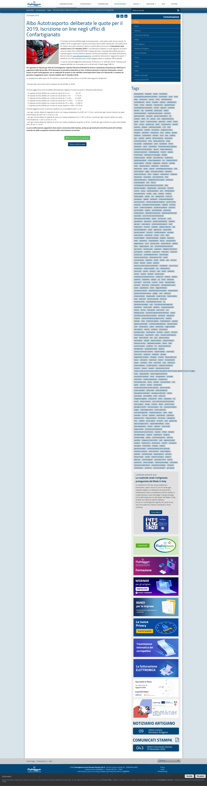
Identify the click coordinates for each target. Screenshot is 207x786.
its (155, 346)
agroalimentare (169, 105)
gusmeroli (161, 316)
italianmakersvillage (161, 462)
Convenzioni (85, 4)
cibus (165, 413)
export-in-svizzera (157, 457)
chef (135, 327)
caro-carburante (158, 177)
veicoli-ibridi (167, 230)
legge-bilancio (138, 244)
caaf (160, 293)
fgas (167, 235)
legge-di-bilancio (161, 288)
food (135, 299)
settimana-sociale (155, 127)
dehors (136, 310)
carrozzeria (172, 443)
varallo (147, 196)
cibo (158, 271)
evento (145, 271)
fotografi (137, 133)
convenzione (138, 130)
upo (135, 138)
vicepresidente (153, 241)
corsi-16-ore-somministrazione (153, 216)
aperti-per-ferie (139, 116)
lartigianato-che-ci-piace (156, 180)
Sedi (163, 4)
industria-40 (146, 443)
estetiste (149, 105)
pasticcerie (167, 210)
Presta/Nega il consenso (165, 780)
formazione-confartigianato (163, 304)
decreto (136, 110)
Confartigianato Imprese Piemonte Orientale (34, 4)
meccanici (170, 238)
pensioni (168, 454)
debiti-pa (137, 460)
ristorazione (138, 268)
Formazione (103, 4)
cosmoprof (137, 282)
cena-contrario (153, 451)
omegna (155, 446)
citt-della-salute (139, 435)
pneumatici (168, 138)
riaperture (147, 354)
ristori (160, 399)
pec (152, 246)
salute (154, 219)
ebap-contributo (151, 418)
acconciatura (161, 415)
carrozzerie (163, 144)
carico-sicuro (173, 266)
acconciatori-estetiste (141, 377)
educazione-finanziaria (153, 213)
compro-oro (138, 255)
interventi (170, 279)
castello (175, 124)
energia (164, 155)
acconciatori (163, 97)
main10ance (165, 166)
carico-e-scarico (139, 346)
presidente (167, 399)
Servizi (136, 4)
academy (166, 435)
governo (164, 163)
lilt (170, 116)
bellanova (167, 293)
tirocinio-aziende (153, 299)
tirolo (157, 335)
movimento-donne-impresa (167, 146)
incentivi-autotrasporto (168, 335)
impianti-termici (172, 160)
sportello (137, 440)
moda (136, 105)
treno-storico (138, 235)
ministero (144, 363)
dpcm (157, 124)
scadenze (150, 346)
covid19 (164, 443)
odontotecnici (171, 102)
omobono (154, 329)
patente (149, 435)
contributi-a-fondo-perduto (143, 149)
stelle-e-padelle (149, 268)
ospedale (154, 227)
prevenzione (156, 443)
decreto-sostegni (139, 188)
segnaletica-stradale (153, 343)
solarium (169, 437)
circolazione (163, 266)
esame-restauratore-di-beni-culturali (146, 388)
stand (136, 263)
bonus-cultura (172, 296)
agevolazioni (138, 221)
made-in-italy (161, 296)
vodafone (174, 174)
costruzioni (143, 360)
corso (157, 99)
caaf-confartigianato (140, 413)
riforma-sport (138, 457)
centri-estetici (138, 171)
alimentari (145, 133)
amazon (151, 368)
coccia (143, 191)
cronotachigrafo (139, 183)
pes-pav (137, 224)
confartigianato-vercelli (154, 302)
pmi (148, 183)
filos (150, 363)
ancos (142, 105)
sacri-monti (160, 310)
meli (160, 440)
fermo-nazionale (160, 410)
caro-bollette (147, 396)
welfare (172, 135)
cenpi (145, 146)
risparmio (174, 252)
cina (135, 421)
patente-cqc (150, 124)
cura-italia (137, 216)
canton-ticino (159, 274)
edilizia (168, 133)
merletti (147, 130)
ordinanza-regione (152, 321)
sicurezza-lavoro (139, 194)
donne (162, 241)
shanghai (153, 357)
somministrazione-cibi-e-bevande (158, 449)
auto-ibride (137, 396)
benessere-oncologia (141, 304)
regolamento (160, 196)
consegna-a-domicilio (158, 393)
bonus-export (150, 421)
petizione (137, 279)
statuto (153, 279)
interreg (148, 163)
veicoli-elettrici (165, 244)
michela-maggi (139, 437)
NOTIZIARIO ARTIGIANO (154, 723)
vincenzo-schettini (170, 407)
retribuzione (157, 385)
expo (154, 194)
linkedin (174, 277)
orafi (170, 224)
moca (167, 424)
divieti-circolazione (146, 207)
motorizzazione (165, 321)
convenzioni (152, 146)
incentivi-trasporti (159, 468)
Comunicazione (66, 4)
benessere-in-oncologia (152, 155)
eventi (155, 94)
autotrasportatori (152, 191)
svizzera (161, 194)
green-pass (158, 110)
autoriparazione (166, 99)
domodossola (138, 349)
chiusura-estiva (139, 296)
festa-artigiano (165, 451)
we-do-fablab (138, 210)
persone (156, 263)
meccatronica (158, 105)
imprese (155, 135)
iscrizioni (159, 332)
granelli (174, 133)
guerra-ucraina (164, 338)
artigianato (156, 163)
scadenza (148, 252)
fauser (136, 363)
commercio (137, 379)
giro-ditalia (170, 468)
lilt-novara (161, 418)
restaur (144, 368)
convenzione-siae (140, 382)
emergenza (137, 199)
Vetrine (174, 4)
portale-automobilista (160, 221)
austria (149, 385)
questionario (144, 288)
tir (147, 119)
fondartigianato (154, 152)
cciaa (169, 219)
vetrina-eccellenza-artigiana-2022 (153, 318)
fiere (143, 321)
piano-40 (162, 396)
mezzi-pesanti (138, 213)
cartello (146, 340)
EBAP (137, 71)
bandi (161, 282)
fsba (166, 177)
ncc (167, 310)
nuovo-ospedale (139, 390)
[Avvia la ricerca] (178, 10)
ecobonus (137, 135)
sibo (164, 363)
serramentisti (170, 241)
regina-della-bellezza (156, 424)
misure (136, 274)
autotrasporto (138, 94)
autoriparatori (148, 144)
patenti (152, 169)
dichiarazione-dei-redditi (142, 219)
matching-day (138, 335)
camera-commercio (140, 152)
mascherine (154, 133)
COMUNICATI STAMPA (152, 740)
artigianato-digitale (140, 399)
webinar (162, 102)
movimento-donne (140, 141)
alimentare (143, 241)
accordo (156, 382)
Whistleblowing (162, 771)
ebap (135, 99)
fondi (163, 279)
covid (175, 97)
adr (152, 196)
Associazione (120, 4)
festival (167, 277)
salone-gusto (155, 285)
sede (135, 166)
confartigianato (139, 102)
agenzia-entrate (169, 440)
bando (136, 122)
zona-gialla (147, 177)
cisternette (170, 352)
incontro (170, 188)
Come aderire (156, 512)
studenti (137, 443)
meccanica (165, 252)
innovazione (163, 329)
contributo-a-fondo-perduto (151, 205)
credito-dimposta (159, 232)
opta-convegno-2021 (141, 424)
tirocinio (173, 260)
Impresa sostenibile (142, 79)
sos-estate (137, 144)
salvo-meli (137, 271)
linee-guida (150, 310)
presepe (174, 321)
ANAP (137, 66)
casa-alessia (146, 224)
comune (154, 282)
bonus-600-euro (170, 357)
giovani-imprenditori (160, 116)
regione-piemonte (167, 119)
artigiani (155, 174)
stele (135, 241)
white (164, 271)
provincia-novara (139, 343)
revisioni (147, 227)
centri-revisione (158, 138)
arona (149, 382)
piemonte (142, 299)
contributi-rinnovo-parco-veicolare (145, 316)
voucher (141, 138)
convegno (137, 446)
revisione (167, 113)
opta (170, 343)
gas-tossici (137, 249)
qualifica (168, 318)
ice (163, 160)
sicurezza (149, 116)
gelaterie (156, 307)
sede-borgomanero (147, 410)
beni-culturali (144, 338)
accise (148, 102)
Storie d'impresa (140, 53)
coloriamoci (137, 307)
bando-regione (139, 163)
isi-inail (144, 415)
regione (147, 210)
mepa (150, 230)
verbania (152, 415)
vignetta (165, 205)
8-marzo (160, 421)
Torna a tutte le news (77, 144)
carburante (137, 462)
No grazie (200, 776)
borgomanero (151, 188)
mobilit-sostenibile (152, 238)
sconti (136, 401)
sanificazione (151, 332)
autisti (169, 122)
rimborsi (137, 318)
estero (173, 313)
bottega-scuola (139, 313)
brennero (172, 207)
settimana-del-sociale (155, 113)
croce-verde (165, 426)
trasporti (155, 102)
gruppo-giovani (158, 454)
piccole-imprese (139, 232)
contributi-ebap (147, 454)
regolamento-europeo (141, 357)
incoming (137, 205)
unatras (136, 119)
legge (147, 171)
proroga (172, 163)
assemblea (149, 110)
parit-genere (138, 252)
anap (170, 97)
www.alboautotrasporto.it (82, 56)
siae (166, 135)
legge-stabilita (170, 327)
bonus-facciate (165, 388)
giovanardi (147, 221)
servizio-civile (154, 244)
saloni (152, 327)
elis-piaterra (138, 329)
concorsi (152, 271)
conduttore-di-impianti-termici (144, 277)
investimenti (147, 135)
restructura (148, 235)
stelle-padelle (138, 196)
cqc (142, 110)
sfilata (164, 432)
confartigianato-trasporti (164, 169)
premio (170, 460)
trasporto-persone (155, 413)
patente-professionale (169, 213)
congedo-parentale (167, 307)
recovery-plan (148, 249)
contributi (171, 108)
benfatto (137, 454)
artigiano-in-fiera (166, 130)
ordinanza (148, 468)
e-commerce (138, 155)
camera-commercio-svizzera (143, 352)
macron (146, 329)
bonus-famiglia (148, 462)
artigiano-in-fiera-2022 (149, 440)
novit (136, 374)
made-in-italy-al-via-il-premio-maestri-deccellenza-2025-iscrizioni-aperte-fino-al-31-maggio (164, 371)
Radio (137, 39)
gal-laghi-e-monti (140, 407)
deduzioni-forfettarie (165, 365)
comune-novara (152, 122)
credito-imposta (139, 158)
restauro (137, 127)
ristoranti (170, 465)
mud (161, 135)
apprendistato (144, 374)
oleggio (155, 293)
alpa (166, 185)
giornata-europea (139, 449)
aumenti (150, 274)
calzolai (149, 158)
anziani (160, 360)
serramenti (155, 130)
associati (137, 285)
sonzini (167, 332)
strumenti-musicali (140, 291)
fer (161, 407)
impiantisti (145, 279)
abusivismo (138, 169)
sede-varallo (148, 307)
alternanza (171, 363)
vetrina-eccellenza (164, 346)
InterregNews (140, 44)
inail (169, 127)
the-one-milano (153, 407)
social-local (152, 360)
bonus (142, 122)
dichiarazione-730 (155, 257)
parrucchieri (162, 188)
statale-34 (159, 277)
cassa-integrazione (154, 160)
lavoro (175, 122)
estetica (168, 194)
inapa (168, 141)
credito (149, 194)
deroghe (171, 432)
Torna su (162, 760)
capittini (141, 421)
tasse (136, 360)
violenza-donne (144, 166)
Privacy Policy (107, 780)
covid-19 (169, 196)
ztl (174, 399)
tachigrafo (153, 199)
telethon (157, 426)
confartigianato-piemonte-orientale (145, 97)
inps (151, 304)
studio (156, 260)
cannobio (137, 415)
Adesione (150, 4)
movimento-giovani (158, 437)
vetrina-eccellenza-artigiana (155, 202)
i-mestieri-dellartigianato (157, 324)
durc (161, 191)
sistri (155, 396)
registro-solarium (165, 227)
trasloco (157, 432)
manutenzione (169, 360)
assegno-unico (139, 418)
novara (142, 124)
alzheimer (168, 171)
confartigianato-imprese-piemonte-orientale (148, 185)
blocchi (150, 426)
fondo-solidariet (139, 365)
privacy (151, 99)
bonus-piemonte (159, 141)
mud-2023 (157, 363)
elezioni (170, 152)
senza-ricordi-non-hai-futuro (143, 432)
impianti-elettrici (168, 340)
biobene (144, 127)
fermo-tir (163, 299)
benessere (137, 146)
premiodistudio (157, 210)
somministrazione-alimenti (163, 246)
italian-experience (166, 149)
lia (164, 302)
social (136, 288)
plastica (161, 349)
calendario (158, 249)
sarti (162, 235)
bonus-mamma (145, 401)
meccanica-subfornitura (142, 465)
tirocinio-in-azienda (140, 451)
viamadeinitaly (169, 282)
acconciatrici (149, 335)
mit (173, 382)
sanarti (153, 119)
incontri (163, 152)
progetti (162, 238)
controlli (154, 404)
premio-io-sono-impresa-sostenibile (146, 266)
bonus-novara (169, 404)
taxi (158, 119)
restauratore (165, 174)
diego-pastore (144, 246)
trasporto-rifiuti (139, 302)
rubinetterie (170, 418)
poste (136, 385)
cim (151, 338)
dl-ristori (174, 332)
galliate (175, 244)
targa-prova (138, 227)
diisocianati (137, 177)
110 (164, 127)
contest (160, 357)
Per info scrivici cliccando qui (78, 138)
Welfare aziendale (141, 75)
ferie (150, 141)
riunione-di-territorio (140, 257)
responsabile (151, 296)
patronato (162, 122)
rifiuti (143, 119)
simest (156, 235)
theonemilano (172, 291)
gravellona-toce (139, 332)
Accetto (189, 776)
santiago (169, 377)
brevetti (136, 321)
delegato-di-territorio (170, 249)
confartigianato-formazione (143, 108)
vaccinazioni (138, 340)
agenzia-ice (157, 230)
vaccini (149, 263)
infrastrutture (169, 191)
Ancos (137, 57)
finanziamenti (166, 124)
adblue (148, 437)
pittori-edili (150, 390)
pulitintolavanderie (140, 160)
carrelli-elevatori (152, 365)
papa (170, 413)
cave (146, 244)
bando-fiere (159, 327)
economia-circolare (157, 171)
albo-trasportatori (140, 426)
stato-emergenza (161, 390)
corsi (155, 144)
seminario (169, 180)
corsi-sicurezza (165, 382)
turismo (142, 385)
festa (152, 377)
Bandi (137, 26)
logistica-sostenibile (140, 324)
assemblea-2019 (159, 460)
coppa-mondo (138, 429)
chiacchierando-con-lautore (157, 291)
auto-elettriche (158, 158)
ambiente (171, 271)
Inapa (137, 62)
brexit (145, 169)
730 (175, 169)
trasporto (148, 94)
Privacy (162, 767)
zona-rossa (138, 354)
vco (157, 268)
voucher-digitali (139, 238)
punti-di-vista (171, 202)
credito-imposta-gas (150, 379)
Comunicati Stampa (142, 35)
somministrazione (140, 113)
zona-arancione (139, 202)
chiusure (137, 368)
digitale (146, 199)
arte (166, 421)
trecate (143, 274)
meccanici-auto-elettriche (153, 429)
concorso (149, 232)
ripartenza (170, 415)
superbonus (168, 158)
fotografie (155, 354)
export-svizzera (156, 340)
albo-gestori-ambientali (141, 393)
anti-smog (146, 282)
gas (168, 260)
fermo (171, 144)
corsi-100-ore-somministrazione (163, 401)
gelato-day (173, 421)
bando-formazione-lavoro (142, 293)
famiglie (163, 354)
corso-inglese (138, 404)
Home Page (30, 10)
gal (174, 227)
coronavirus (143, 99)
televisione (170, 316)
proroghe (170, 232)
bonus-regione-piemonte (159, 374)
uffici (149, 174)
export (166, 110)
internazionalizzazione (166, 199)
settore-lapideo (160, 352)
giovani (156, 149)
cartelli (147, 457)
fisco (161, 133)
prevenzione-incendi (162, 368)
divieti (161, 404)
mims (152, 288)
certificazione (138, 468)
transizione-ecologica (158, 465)
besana (142, 263)
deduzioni (149, 260)
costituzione (158, 435)
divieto (162, 260)
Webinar (138, 30)
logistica (163, 108)
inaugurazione (160, 377)
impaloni (171, 221)
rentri (136, 207)
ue (159, 279)
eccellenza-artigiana (160, 207)
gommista (145, 285)
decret (165, 343)
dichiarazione (143, 327)
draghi (136, 410)
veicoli (165, 257)
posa (135, 338)
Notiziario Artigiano (142, 48)
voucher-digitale (147, 460)
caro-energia (164, 255)
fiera (135, 124)
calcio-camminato (140, 174)
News (49, 10)
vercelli (156, 108)
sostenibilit (173, 462)
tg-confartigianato (140, 230)
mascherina (146, 446)
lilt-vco (143, 310)
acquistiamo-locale (151, 349)
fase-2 (153, 183)
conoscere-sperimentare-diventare (157, 313)
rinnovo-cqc (162, 219)
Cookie (163, 769)
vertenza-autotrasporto (159, 224)
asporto (162, 446)
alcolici (169, 393)
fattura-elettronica (140, 180)
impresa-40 (152, 399)
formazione (163, 94)
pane (135, 246)
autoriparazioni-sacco (168, 285)
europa (147, 404)
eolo (155, 338)
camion (136, 191)
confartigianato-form (151, 255)
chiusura (172, 205)
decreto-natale (172, 324)
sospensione (163, 379)
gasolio (148, 138)
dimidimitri (155, 166)
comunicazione (139, 260)
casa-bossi (156, 252)
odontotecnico (165, 268)
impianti (168, 457)
